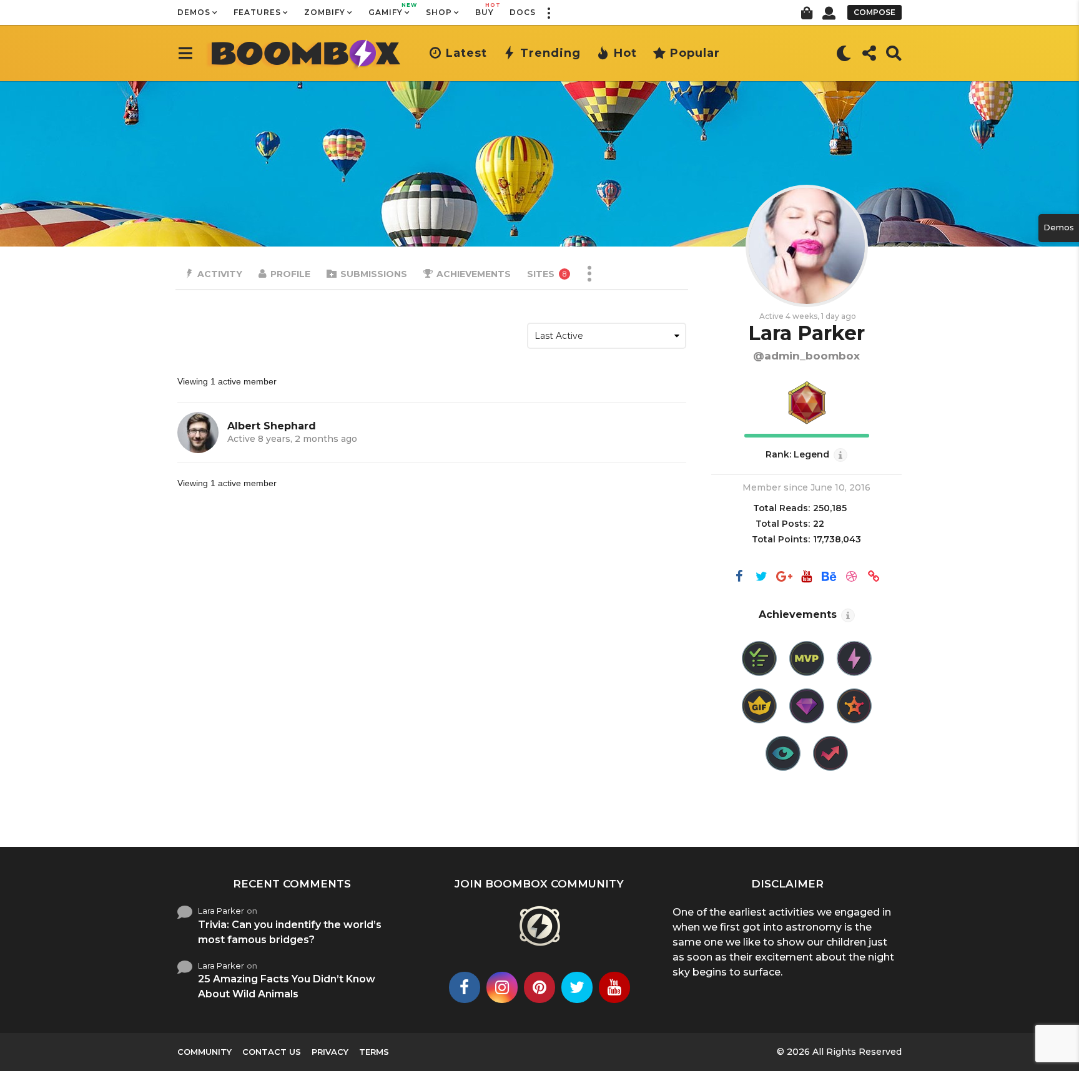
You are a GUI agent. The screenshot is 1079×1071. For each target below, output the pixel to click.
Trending (550, 53)
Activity (219, 274)
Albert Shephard (271, 426)
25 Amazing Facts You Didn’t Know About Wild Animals (286, 986)
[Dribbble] (851, 577)
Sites (546, 274)
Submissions (373, 274)
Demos (193, 12)
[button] (548, 12)
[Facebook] (739, 577)
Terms (374, 1052)
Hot (625, 53)
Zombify (324, 12)
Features (257, 12)
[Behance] (829, 577)
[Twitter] (761, 577)
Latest (466, 53)
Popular (695, 53)
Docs (523, 12)
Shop (439, 12)
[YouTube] (806, 577)
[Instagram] (502, 987)
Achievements (473, 274)
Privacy (330, 1052)
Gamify (389, 9)
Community (204, 1052)
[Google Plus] (784, 577)
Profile (290, 274)
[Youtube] (614, 987)
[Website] (874, 577)
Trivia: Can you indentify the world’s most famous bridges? (290, 932)
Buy (484, 9)
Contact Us (271, 1052)
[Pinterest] (539, 987)
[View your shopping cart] (806, 12)
